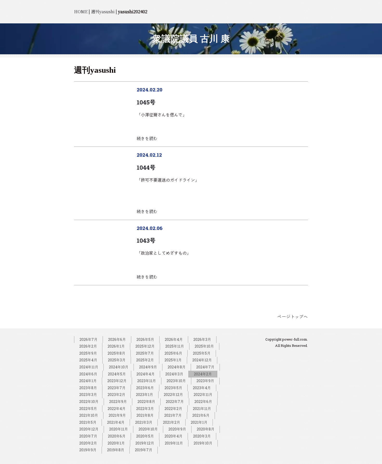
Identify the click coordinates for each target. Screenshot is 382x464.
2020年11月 (118, 429)
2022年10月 (88, 401)
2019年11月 (174, 443)
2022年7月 (175, 401)
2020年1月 (116, 443)
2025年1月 (173, 359)
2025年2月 (145, 359)
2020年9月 (177, 429)
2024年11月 (88, 366)
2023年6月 (145, 387)
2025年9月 (88, 353)
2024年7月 (205, 366)
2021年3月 (143, 422)
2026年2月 (88, 346)
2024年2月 (203, 374)
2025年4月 (88, 359)
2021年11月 (202, 408)
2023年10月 (176, 380)
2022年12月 (173, 394)
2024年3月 (174, 374)
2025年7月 (145, 353)
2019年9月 (87, 449)
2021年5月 (87, 422)
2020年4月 (173, 436)
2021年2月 (171, 422)
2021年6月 (200, 415)
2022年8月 (146, 401)
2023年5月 (173, 387)
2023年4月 (202, 387)
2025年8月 (116, 353)
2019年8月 (115, 449)
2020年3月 (202, 436)
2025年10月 (204, 346)
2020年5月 (145, 436)
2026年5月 (145, 339)
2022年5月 (88, 408)
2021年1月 (199, 422)
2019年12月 (144, 443)
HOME (81, 12)
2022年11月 (203, 394)
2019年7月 (143, 449)
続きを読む (147, 138)
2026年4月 (174, 339)
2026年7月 (88, 339)
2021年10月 (88, 415)
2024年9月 (148, 366)
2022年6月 (203, 401)
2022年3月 (145, 408)
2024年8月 (177, 366)
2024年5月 (117, 374)
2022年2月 (173, 408)
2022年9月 (118, 401)
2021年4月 (115, 422)
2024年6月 (88, 374)
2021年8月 (145, 415)
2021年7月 (173, 415)
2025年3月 (117, 359)
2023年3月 (88, 394)
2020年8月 (205, 429)
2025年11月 (174, 346)
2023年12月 (117, 380)
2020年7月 (88, 436)
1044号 (146, 167)
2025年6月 (173, 353)
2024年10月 (118, 366)
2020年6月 (117, 436)
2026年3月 (202, 339)
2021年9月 (117, 415)
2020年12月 (88, 429)
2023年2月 (116, 394)
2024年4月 (145, 374)
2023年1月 (144, 394)
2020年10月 (148, 429)
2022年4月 (117, 408)
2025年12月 (145, 346)
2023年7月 (117, 387)
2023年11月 (146, 380)
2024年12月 (202, 359)
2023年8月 (88, 387)
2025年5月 (201, 353)
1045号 (146, 102)
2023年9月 (205, 380)
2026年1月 (116, 346)
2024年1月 (88, 380)
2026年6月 (117, 339)
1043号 (146, 240)
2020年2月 (88, 443)
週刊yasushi (103, 12)
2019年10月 (203, 443)
